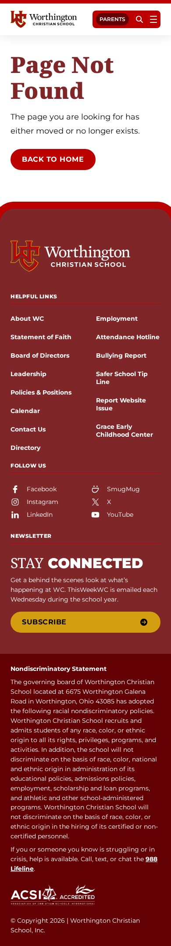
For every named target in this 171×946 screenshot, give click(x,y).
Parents (112, 19)
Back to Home (53, 159)
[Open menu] (153, 19)
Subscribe (44, 622)
